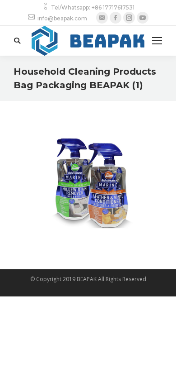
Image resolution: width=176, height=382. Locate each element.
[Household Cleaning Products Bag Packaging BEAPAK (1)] (88, 183)
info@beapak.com (62, 18)
